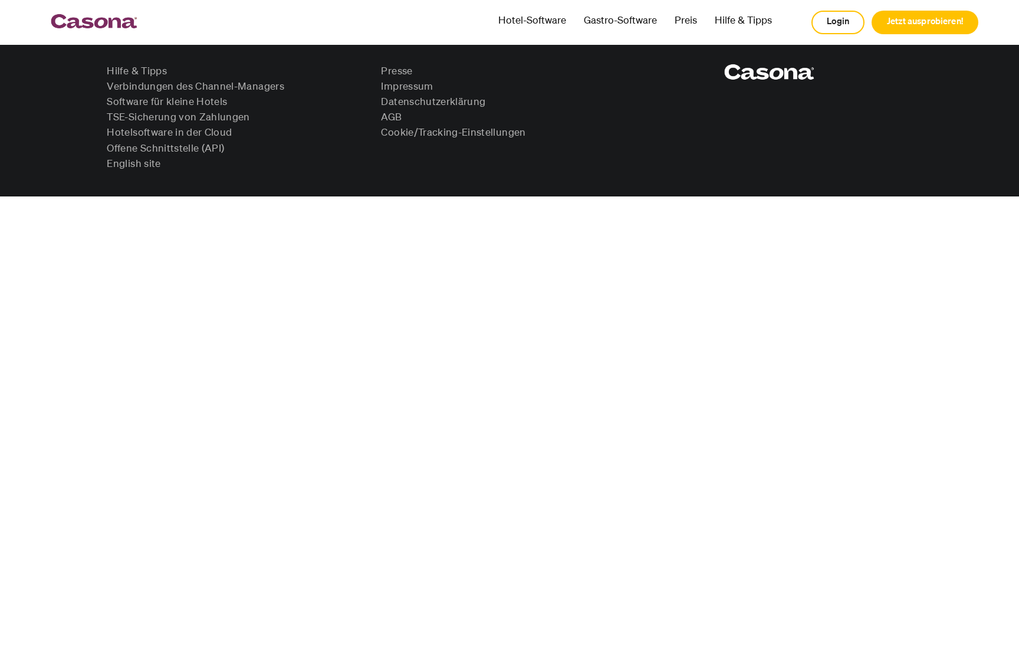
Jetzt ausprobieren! (925, 21)
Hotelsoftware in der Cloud (169, 132)
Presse (396, 71)
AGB (391, 117)
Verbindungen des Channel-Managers (195, 86)
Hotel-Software (532, 21)
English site (133, 164)
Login (838, 21)
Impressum (407, 86)
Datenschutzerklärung (433, 102)
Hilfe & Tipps (743, 21)
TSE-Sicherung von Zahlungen (178, 117)
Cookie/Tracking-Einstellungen (453, 132)
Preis (686, 21)
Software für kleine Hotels (167, 102)
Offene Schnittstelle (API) (165, 148)
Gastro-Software (620, 21)
